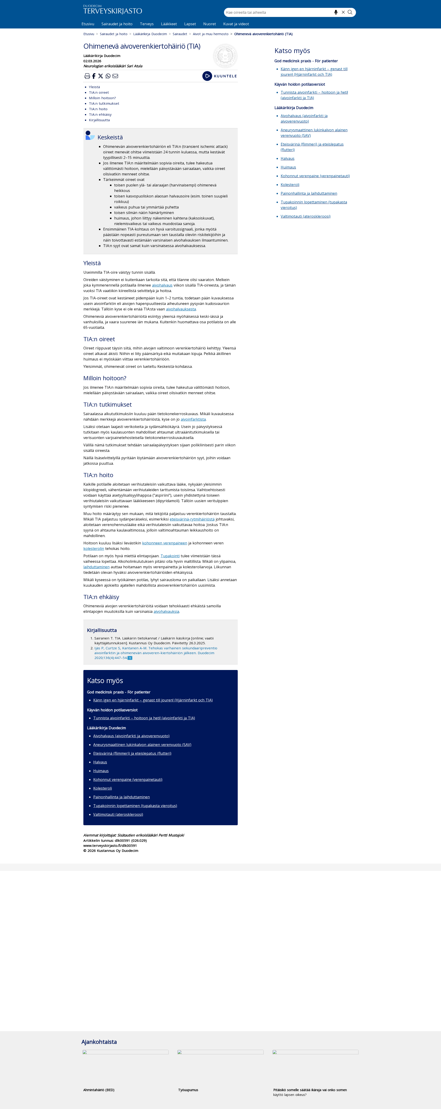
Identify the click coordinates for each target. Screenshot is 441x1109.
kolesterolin (93, 548)
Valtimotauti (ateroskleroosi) (118, 814)
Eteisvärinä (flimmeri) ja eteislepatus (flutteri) (132, 753)
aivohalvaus (162, 285)
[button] (87, 76)
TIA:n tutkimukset (104, 103)
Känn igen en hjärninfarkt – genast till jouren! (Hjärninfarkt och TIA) (153, 700)
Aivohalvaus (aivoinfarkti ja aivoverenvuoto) (131, 735)
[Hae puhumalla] (336, 12)
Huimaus (101, 770)
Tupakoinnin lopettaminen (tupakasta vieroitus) (135, 805)
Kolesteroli (102, 788)
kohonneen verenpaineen (164, 543)
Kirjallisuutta (99, 120)
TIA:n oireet (99, 92)
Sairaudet (180, 34)
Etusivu (88, 23)
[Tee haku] (350, 12)
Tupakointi (170, 555)
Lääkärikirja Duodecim (150, 34)
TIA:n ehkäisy (100, 114)
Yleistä (94, 86)
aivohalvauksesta (181, 309)
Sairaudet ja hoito (117, 23)
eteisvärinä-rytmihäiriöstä (192, 519)
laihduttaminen (96, 566)
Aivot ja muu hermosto (211, 34)
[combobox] (290, 12)
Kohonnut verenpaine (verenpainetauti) (127, 779)
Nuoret (209, 23)
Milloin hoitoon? (102, 98)
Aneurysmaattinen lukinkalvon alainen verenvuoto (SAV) (142, 744)
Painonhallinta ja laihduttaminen (121, 796)
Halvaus (100, 762)
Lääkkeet (169, 23)
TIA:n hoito (98, 109)
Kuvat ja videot (236, 23)
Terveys (147, 23)
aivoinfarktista (193, 419)
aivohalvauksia (166, 611)
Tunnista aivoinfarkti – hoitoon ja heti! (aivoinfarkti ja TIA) (144, 718)
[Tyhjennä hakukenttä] (343, 12)
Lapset (190, 23)
